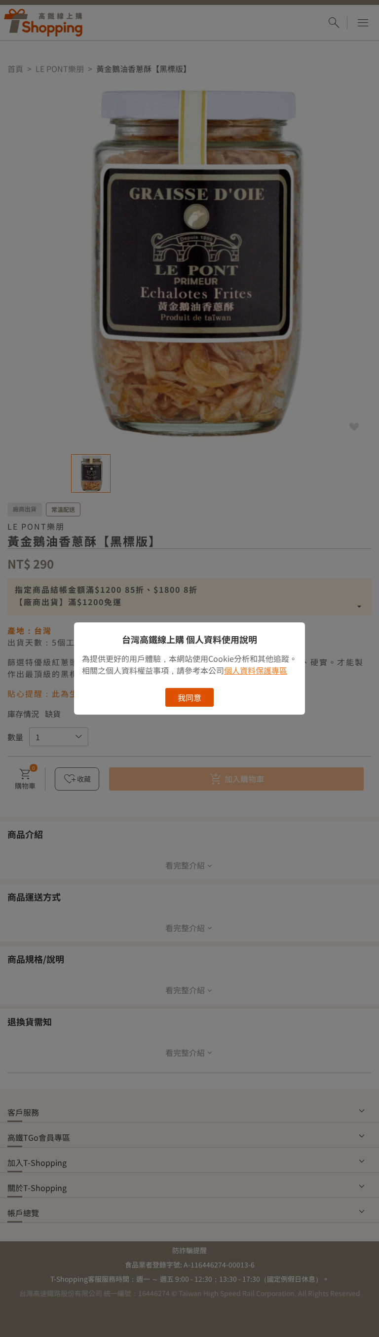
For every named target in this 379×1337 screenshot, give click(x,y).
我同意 (189, 697)
